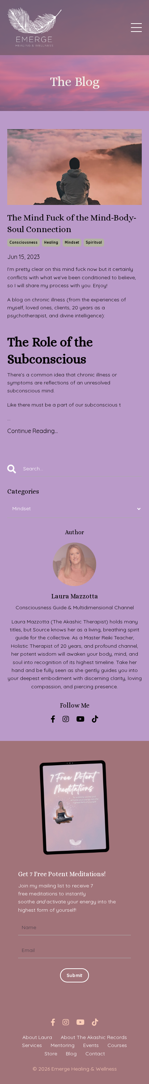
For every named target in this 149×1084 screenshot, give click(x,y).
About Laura (37, 1037)
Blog (71, 1053)
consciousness (23, 242)
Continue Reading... (32, 430)
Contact (95, 1053)
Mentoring (62, 1045)
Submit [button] (75, 975)
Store (50, 1053)
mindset (72, 242)
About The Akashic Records (94, 1037)
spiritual (94, 242)
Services (32, 1045)
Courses (117, 1045)
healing (51, 242)
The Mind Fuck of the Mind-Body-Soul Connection (71, 223)
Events (91, 1045)
